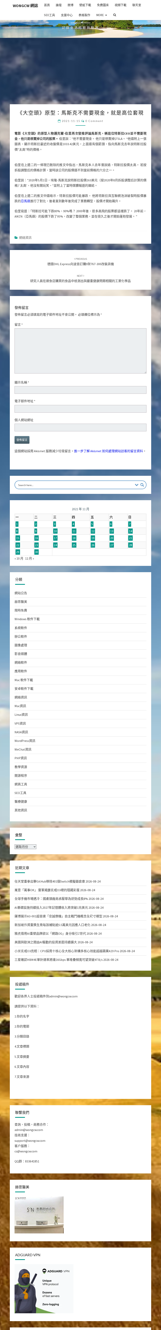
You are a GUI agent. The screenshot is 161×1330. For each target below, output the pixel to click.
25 (74, 565)
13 (111, 551)
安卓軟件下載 (24, 709)
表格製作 (84, 15)
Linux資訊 (21, 735)
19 (92, 558)
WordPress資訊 (25, 761)
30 (36, 572)
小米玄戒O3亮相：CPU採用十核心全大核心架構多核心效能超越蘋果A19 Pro (67, 971)
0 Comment (94, 141)
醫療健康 (21, 822)
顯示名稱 (22, 402)
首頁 (47, 5)
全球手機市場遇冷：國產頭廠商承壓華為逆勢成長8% (51, 919)
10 (55, 551)
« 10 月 (19, 578)
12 (92, 551)
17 (55, 558)
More (100, 15)
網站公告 (21, 613)
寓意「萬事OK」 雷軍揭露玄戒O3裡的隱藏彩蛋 (47, 910)
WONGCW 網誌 (25, 5)
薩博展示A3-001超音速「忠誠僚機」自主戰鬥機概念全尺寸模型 (58, 936)
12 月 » (29, 578)
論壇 (59, 5)
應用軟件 (21, 691)
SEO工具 (49, 15)
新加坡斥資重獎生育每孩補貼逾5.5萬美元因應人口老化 (53, 945)
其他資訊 (21, 830)
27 (111, 565)
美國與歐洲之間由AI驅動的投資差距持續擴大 (46, 962)
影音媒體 (21, 674)
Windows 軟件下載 (27, 639)
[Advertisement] (80, 94)
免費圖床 (103, 5)
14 (130, 551)
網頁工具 (21, 804)
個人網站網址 (24, 440)
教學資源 (21, 787)
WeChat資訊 (23, 769)
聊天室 (136, 5)
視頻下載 (120, 5)
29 (17, 572)
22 (17, 565)
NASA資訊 (21, 752)
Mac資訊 (20, 726)
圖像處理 (21, 665)
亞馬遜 (25, 221)
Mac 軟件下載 (24, 700)
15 (17, 558)
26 (92, 565)
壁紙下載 (85, 5)
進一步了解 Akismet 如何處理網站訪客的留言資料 (108, 471)
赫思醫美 (21, 622)
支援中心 (67, 15)
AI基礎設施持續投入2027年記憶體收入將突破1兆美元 (51, 928)
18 (74, 558)
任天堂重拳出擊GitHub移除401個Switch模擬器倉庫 (50, 901)
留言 (19, 345)
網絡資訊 (25, 258)
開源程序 (21, 796)
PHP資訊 (21, 778)
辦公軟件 (21, 657)
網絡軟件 (21, 682)
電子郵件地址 (25, 421)
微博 (70, 5)
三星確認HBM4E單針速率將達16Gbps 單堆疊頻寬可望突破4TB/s (59, 980)
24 (55, 565)
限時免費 (21, 630)
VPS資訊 (20, 743)
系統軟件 (21, 648)
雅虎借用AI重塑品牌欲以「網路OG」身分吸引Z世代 (50, 954)
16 (36, 558)
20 (111, 558)
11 (74, 551)
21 (130, 558)
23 (36, 565)
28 (130, 565)
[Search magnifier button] (142, 505)
